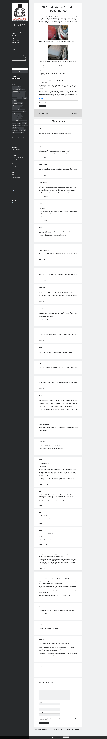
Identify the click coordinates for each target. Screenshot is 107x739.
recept (14, 123)
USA (22, 132)
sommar (24, 125)
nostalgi (15, 120)
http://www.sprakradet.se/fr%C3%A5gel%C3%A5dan (65, 295)
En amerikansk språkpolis (16, 149)
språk (14, 127)
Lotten (40, 246)
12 (12, 57)
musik (19, 118)
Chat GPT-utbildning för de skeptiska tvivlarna (20, 32)
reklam (19, 123)
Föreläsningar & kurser (16, 35)
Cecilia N (41, 575)
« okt (12, 64)
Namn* (40, 702)
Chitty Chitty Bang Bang (63, 85)
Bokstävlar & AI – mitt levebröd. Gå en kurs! (19, 157)
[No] (105, 737)
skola (19, 125)
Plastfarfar (41, 330)
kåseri (14, 111)
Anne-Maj (41, 308)
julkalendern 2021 (16, 107)
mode (21, 116)
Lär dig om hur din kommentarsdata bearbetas (70, 729)
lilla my (40, 227)
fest (19, 96)
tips (14, 132)
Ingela (40, 420)
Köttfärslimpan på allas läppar (16, 162)
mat (14, 113)
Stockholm (15, 130)
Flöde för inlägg (14, 176)
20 (14, 59)
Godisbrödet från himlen (16, 160)
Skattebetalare (42, 287)
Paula (40, 146)
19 (12, 59)
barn (23, 89)
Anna (40, 491)
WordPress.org (14, 179)
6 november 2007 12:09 (66, 13)
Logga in (13, 174)
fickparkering (42, 105)
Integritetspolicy (15, 38)
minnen (15, 116)
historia (19, 98)
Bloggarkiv (14, 29)
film (23, 96)
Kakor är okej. (65, 737)
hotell (25, 98)
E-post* (40, 707)
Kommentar (41, 688)
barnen (15, 92)
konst (22, 109)
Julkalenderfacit (15, 40)
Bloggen (46, 102)
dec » (14, 64)
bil (13, 94)
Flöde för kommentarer (16, 177)
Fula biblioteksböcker (15, 150)
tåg (18, 132)
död (23, 94)
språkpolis (21, 127)
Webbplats (41, 712)
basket (22, 92)
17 (23, 57)
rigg (40, 128)
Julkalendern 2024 (16, 109)
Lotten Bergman (55, 13)
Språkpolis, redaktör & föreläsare (16, 43)
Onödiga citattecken (15, 141)
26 (12, 61)
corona (18, 94)
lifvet (19, 111)
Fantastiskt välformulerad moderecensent (19, 139)
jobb (14, 101)
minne (18, 113)
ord (21, 120)
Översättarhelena (43, 182)
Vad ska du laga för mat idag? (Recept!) (18, 167)
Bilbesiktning (75, 113)
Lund (23, 111)
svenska (22, 130)
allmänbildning (16, 89)
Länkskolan (14, 163)
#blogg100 (16, 87)
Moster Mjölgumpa (43, 164)
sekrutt (14, 125)
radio (25, 120)
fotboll (14, 98)
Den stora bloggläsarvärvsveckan (17, 159)
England (14, 96)
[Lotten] (20, 21)
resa (24, 123)
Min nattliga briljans (43, 113)
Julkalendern (17, 106)
